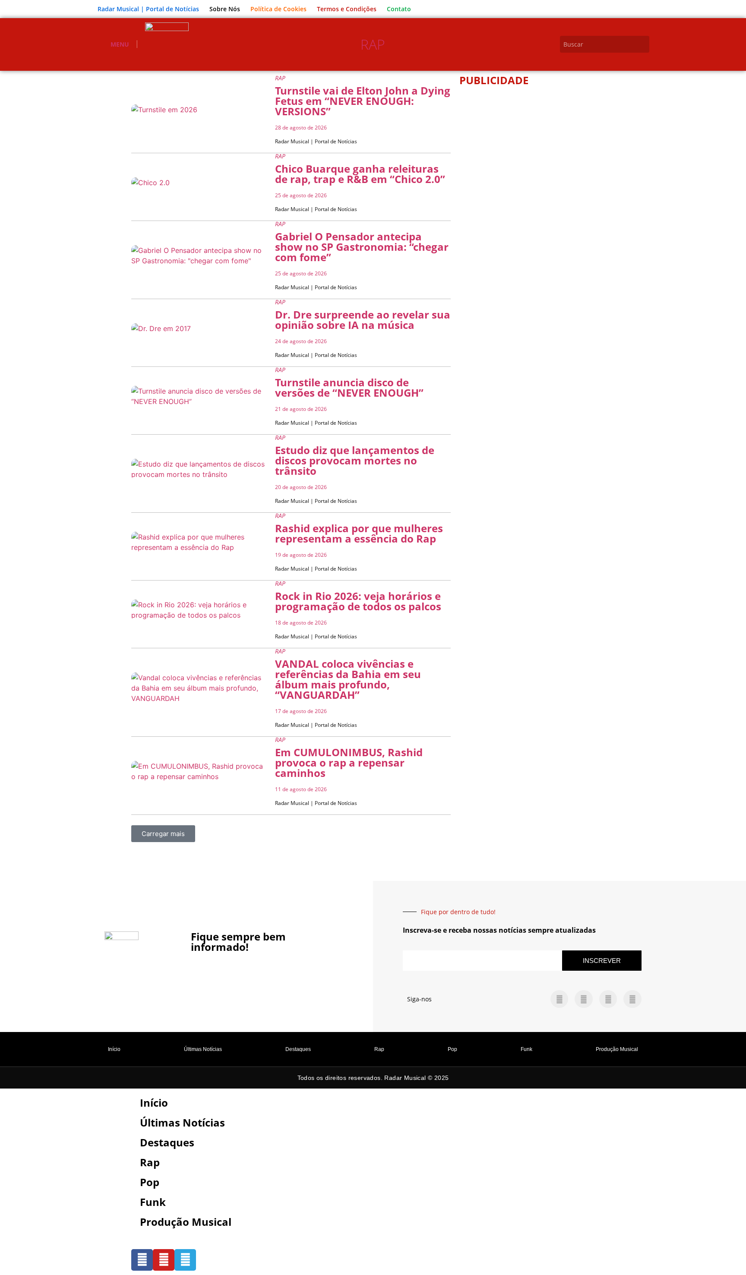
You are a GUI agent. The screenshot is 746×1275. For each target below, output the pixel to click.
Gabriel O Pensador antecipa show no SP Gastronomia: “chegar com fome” (362, 246)
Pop (452, 1049)
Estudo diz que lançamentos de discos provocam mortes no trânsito (354, 460)
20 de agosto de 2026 (301, 487)
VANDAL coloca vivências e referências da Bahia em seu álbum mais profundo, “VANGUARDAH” (348, 679)
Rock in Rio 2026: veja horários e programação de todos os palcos (358, 601)
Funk (526, 1049)
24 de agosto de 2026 (301, 341)
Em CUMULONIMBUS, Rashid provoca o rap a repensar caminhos (349, 762)
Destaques (298, 1049)
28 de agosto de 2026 (301, 127)
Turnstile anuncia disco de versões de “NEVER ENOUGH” (349, 387)
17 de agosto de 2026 (301, 711)
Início (114, 1049)
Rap (372, 44)
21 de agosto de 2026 (301, 409)
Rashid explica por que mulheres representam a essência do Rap (359, 533)
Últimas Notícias (203, 1049)
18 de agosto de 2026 (301, 622)
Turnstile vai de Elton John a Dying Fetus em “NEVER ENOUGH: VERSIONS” (362, 100)
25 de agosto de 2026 (301, 195)
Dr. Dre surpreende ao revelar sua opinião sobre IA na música (362, 319)
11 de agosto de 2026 (301, 789)
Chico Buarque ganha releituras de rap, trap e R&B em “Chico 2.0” (360, 173)
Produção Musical (617, 1049)
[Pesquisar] (644, 44)
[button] (163, 833)
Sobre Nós (224, 9)
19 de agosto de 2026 (301, 555)
